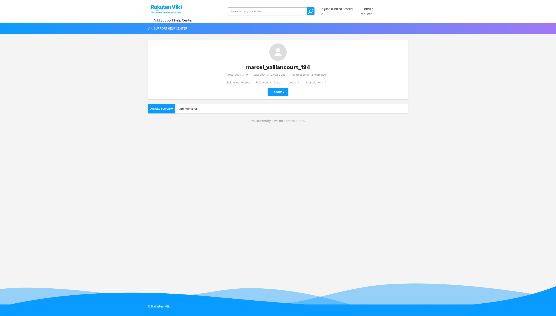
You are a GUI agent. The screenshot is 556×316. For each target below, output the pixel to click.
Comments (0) (188, 108)
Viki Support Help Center (173, 20)
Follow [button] (276, 92)
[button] (310, 11)
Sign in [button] (399, 11)
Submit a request (367, 11)
